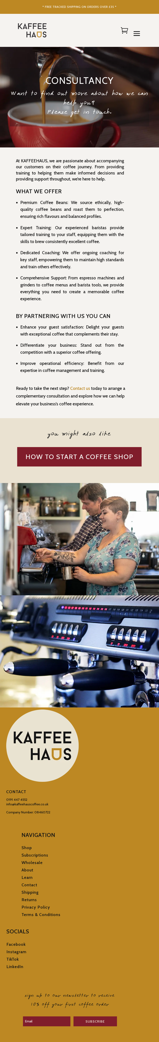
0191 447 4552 (16, 800)
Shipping (30, 892)
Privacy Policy (36, 907)
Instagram (16, 951)
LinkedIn (14, 966)
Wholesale (32, 862)
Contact (29, 884)
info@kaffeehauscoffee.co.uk (27, 804)
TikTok (12, 959)
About (27, 870)
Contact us (80, 388)
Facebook (16, 944)
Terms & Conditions (41, 914)
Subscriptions (35, 855)
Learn (27, 877)
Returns (29, 899)
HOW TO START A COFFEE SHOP (79, 457)
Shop (27, 847)
